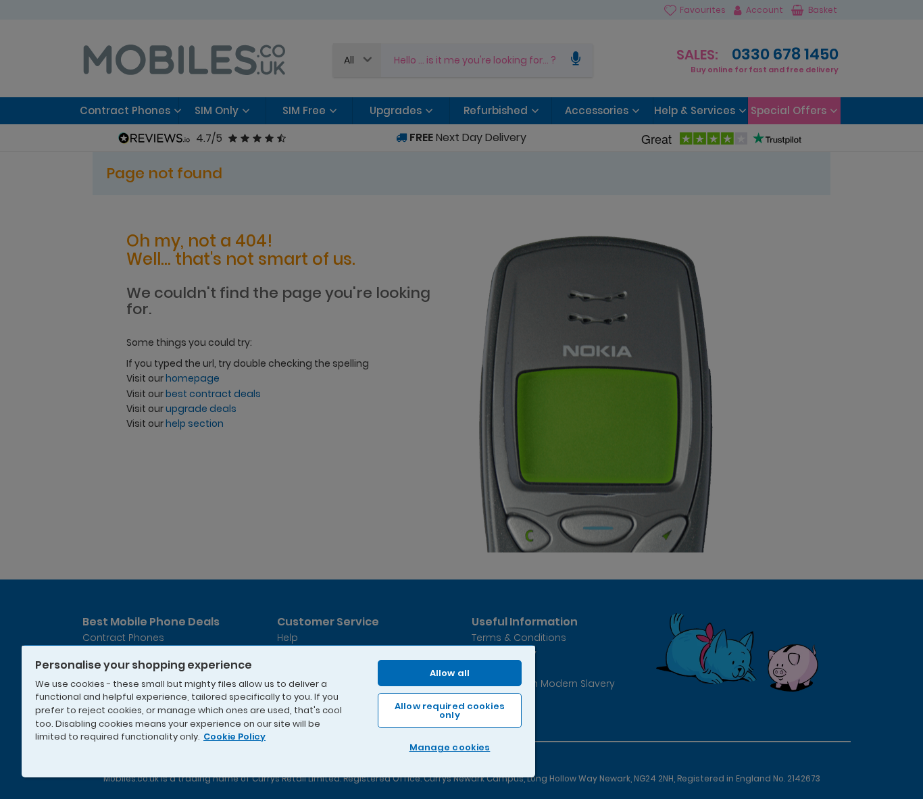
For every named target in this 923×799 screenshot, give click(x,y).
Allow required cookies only (450, 710)
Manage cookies (450, 747)
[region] (278, 710)
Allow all (450, 673)
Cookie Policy (234, 736)
